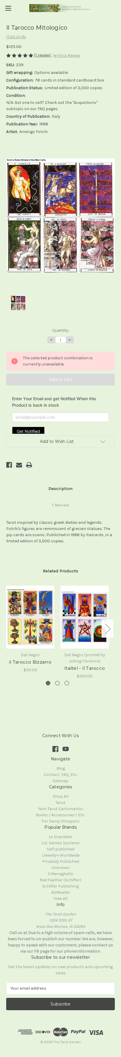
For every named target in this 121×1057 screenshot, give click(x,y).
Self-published (60, 849)
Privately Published (60, 861)
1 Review (60, 505)
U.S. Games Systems (61, 842)
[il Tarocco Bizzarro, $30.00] (30, 617)
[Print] (29, 465)
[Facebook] (9, 465)
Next (107, 628)
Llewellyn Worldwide (61, 855)
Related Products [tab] (60, 571)
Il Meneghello (60, 873)
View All (61, 898)
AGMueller (60, 892)
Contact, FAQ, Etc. (61, 774)
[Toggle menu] (8, 8)
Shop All (60, 796)
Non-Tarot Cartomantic (60, 808)
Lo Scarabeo (60, 836)
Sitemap (60, 780)
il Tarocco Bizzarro (30, 662)
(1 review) (43, 55)
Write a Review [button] (66, 55)
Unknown (60, 867)
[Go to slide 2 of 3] (57, 683)
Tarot (60, 802)
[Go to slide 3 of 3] (67, 683)
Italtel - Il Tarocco (84, 668)
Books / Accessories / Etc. (60, 814)
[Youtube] (66, 749)
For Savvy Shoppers (61, 821)
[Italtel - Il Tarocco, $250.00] (84, 617)
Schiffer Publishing (60, 886)
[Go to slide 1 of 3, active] (48, 683)
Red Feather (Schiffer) (60, 880)
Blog (60, 768)
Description (60, 488)
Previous (8, 628)
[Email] (19, 465)
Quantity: (60, 330)
